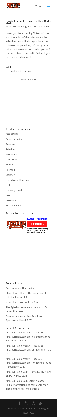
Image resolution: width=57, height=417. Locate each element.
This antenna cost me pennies (22, 388)
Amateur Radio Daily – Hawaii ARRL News (28, 371)
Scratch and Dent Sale (18, 180)
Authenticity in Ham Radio (20, 288)
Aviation (10, 149)
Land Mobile (12, 159)
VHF (8, 195)
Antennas (11, 144)
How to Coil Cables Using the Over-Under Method (28, 22)
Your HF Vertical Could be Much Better (27, 302)
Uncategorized (14, 190)
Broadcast (11, 154)
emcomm (44, 26)
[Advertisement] (28, 104)
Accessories (12, 133)
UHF (8, 185)
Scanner (10, 174)
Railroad (10, 169)
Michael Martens (16, 26)
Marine (10, 164)
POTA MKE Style (18, 375)
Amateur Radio (14, 139)
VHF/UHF (11, 200)
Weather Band (13, 205)
